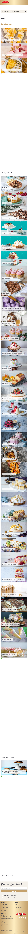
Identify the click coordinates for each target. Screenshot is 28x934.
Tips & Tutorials (3, 910)
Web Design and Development (6, 930)
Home (2, 16)
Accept (10, 895)
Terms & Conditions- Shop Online (7, 918)
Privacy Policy (3, 919)
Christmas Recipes (4, 904)
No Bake (2, 909)
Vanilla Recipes (3, 906)
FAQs (2, 921)
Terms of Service (11, 933)
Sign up (14, 891)
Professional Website (4, 924)
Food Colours (17, 906)
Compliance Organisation (5, 925)
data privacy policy (11, 897)
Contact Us (3, 922)
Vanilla (16, 904)
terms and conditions (11, 895)
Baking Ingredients (18, 907)
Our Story (2, 915)
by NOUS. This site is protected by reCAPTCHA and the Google (12, 931)
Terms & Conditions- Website (6, 916)
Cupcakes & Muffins (4, 907)
